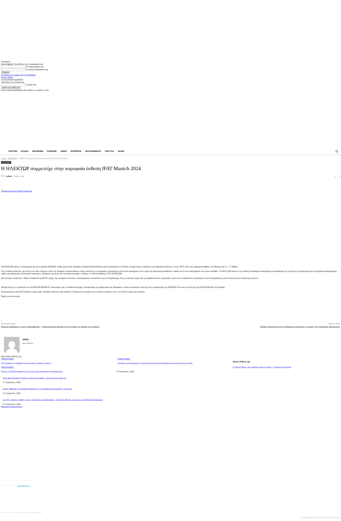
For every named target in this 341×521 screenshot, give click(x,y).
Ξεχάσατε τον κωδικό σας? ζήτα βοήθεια (18, 75)
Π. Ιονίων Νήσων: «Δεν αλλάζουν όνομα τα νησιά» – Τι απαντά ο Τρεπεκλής (262, 367)
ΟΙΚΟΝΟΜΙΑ (12, 158)
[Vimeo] (334, 93)
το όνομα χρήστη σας (35, 67)
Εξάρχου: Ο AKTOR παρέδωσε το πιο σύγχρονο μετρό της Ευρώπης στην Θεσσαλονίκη (31, 371)
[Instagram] (327, 93)
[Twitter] (331, 93)
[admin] (3, 176)
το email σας (31, 85)
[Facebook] (323, 93)
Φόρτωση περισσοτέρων (11, 406)
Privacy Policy (7, 77)
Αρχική (3, 158)
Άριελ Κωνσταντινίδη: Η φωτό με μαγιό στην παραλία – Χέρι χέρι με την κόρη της (34, 378)
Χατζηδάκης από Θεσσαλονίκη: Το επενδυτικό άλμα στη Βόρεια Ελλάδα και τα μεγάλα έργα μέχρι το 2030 (155, 363)
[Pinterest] (46, 183)
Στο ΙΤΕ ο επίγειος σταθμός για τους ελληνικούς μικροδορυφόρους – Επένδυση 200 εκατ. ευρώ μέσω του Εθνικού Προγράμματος (53, 400)
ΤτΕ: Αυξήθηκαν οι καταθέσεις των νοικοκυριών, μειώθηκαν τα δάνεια (26, 363)
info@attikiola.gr (23, 486)
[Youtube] (338, 93)
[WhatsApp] (55, 183)
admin (9, 176)
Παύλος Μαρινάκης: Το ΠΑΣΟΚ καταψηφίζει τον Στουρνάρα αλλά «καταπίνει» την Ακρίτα (37, 389)
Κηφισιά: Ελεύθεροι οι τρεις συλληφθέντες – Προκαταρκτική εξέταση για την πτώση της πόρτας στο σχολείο (50, 327)
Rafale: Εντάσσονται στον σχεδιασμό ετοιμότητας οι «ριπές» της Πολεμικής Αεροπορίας (300, 327)
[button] (337, 151)
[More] (65, 183)
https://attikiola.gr (27, 343)
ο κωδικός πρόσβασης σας (37, 69)
